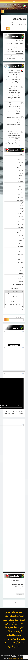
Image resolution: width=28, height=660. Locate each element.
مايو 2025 (21, 175)
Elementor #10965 (19, 40)
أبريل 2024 (21, 211)
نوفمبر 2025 (21, 162)
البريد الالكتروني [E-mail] (17, 584)
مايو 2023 (21, 240)
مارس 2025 (21, 181)
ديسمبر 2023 (21, 221)
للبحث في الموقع (20, 317)
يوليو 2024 (21, 203)
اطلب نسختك (19, 594)
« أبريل (22, 309)
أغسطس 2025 (20, 167)
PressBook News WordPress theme (16, 658)
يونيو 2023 (21, 238)
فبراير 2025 (21, 184)
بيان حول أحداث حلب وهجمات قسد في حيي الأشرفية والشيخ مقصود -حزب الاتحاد (12, 104)
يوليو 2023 (21, 235)
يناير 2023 (21, 251)
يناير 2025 (21, 186)
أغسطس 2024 (20, 200)
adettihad (18, 70)
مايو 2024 (21, 208)
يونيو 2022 (21, 270)
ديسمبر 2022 (21, 254)
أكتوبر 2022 (21, 259)
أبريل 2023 (21, 243)
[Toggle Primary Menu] (2, 11)
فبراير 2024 (21, 216)
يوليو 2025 (21, 170)
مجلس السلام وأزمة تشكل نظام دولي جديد (15, 55)
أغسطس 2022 (20, 265)
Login (14, 1)
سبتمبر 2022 (21, 262)
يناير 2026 (21, 156)
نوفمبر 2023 (21, 224)
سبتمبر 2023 (21, 230)
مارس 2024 (21, 213)
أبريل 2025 (21, 178)
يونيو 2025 (21, 173)
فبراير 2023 (21, 249)
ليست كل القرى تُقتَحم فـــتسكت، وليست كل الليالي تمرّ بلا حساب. (13, 119)
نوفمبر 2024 (21, 192)
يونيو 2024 (21, 205)
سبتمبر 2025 (21, 165)
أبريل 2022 (21, 276)
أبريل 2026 (21, 154)
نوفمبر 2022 (21, 257)
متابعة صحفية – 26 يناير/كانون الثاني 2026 (15, 58)
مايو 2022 (21, 273)
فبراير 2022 (21, 281)
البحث (7, 319)
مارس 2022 (21, 278)
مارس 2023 (21, 246)
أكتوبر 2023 (21, 227)
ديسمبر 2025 (21, 159)
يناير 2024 (21, 219)
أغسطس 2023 (20, 232)
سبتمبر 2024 (21, 197)
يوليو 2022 (21, 267)
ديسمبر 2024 (21, 189)
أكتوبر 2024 (21, 194)
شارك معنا (14, 602)
